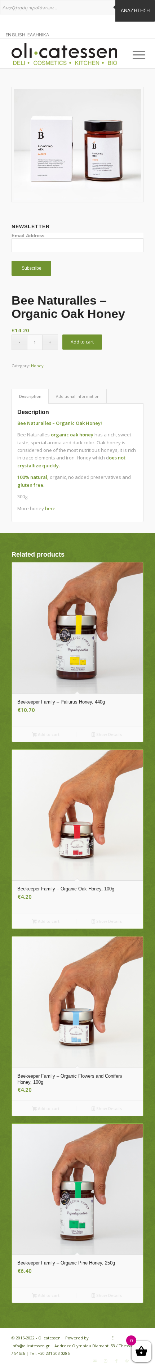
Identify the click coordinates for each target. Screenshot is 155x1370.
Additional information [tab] (77, 396)
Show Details (108, 734)
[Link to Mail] (94, 1361)
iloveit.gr (98, 1337)
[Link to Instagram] (105, 1361)
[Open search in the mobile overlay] (77, 11)
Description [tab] (30, 396)
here (50, 508)
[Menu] (133, 54)
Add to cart (82, 342)
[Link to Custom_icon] (127, 1361)
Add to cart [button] (48, 734)
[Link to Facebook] (116, 1361)
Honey (37, 365)
